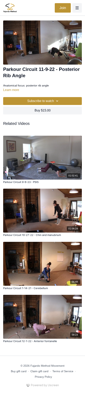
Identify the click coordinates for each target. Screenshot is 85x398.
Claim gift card (39, 371)
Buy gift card (18, 371)
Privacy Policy (43, 376)
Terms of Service (62, 371)
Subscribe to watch (40, 101)
